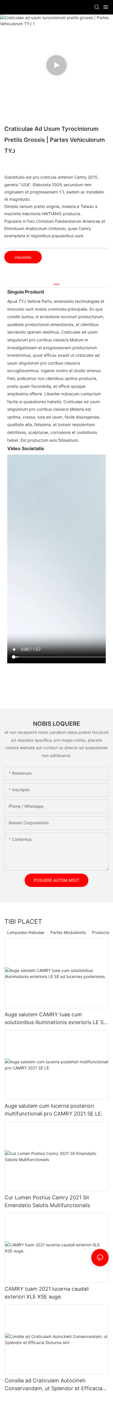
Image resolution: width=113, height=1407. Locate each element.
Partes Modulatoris (68, 932)
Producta (100, 932)
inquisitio (23, 257)
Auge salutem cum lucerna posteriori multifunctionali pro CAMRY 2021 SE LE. (54, 1110)
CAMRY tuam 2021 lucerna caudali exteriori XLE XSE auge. (47, 1293)
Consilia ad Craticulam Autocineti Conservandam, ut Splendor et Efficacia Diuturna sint (53, 1384)
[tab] (56, 282)
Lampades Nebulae (25, 932)
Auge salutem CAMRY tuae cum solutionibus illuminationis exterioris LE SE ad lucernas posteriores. (56, 1018)
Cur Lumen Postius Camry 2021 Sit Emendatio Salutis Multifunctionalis (47, 1201)
